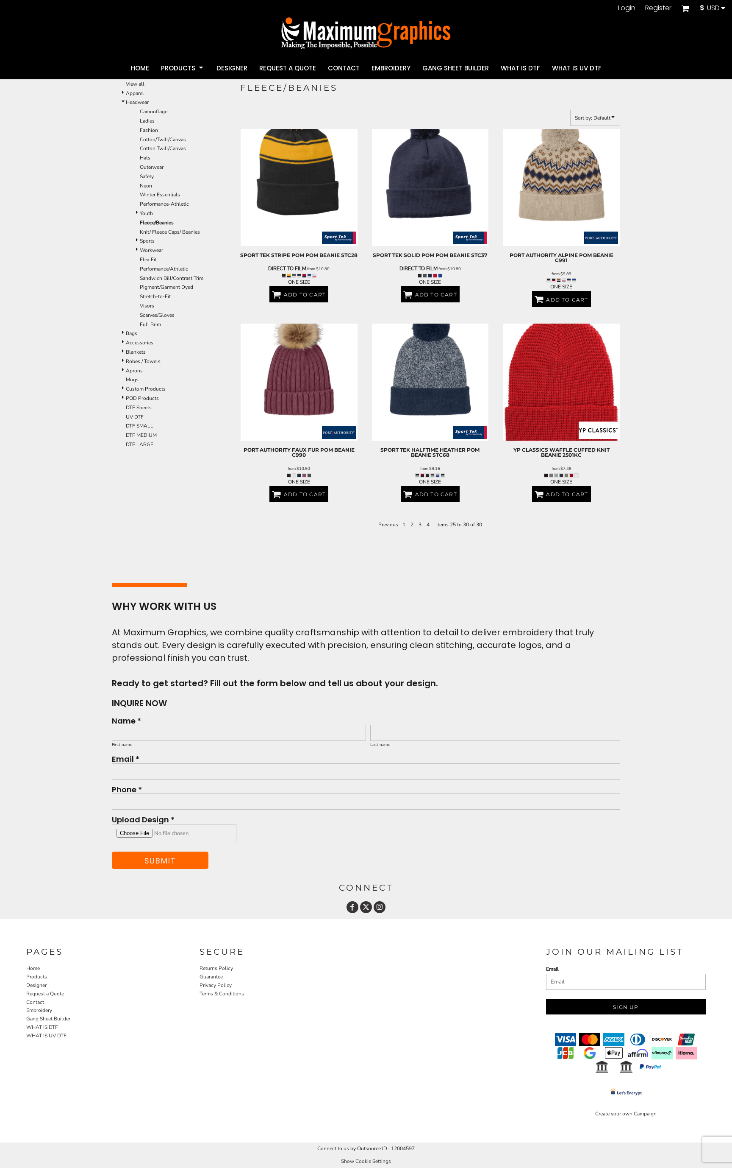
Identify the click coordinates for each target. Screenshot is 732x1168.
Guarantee (211, 976)
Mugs (132, 379)
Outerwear (152, 167)
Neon (146, 185)
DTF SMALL (139, 425)
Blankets (136, 352)
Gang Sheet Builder (48, 1018)
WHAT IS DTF (42, 1027)
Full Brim (150, 324)
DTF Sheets (139, 407)
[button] (685, 8)
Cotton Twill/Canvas (163, 148)
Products (36, 976)
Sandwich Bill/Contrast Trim (171, 278)
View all (135, 84)
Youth (146, 213)
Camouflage (153, 111)
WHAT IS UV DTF (46, 1035)
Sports (147, 241)
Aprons (134, 370)
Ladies (147, 120)
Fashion (149, 130)
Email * (125, 758)
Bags (131, 333)
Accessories (139, 342)
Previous (388, 524)
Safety (147, 176)
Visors (147, 305)
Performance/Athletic (164, 268)
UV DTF (135, 417)
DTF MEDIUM (141, 435)
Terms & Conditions (222, 993)
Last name (380, 745)
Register (658, 8)
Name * (126, 720)
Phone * (127, 789)
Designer (36, 985)
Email (552, 969)
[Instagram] (379, 907)
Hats (145, 157)
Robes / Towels (143, 361)
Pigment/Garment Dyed (166, 287)
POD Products (142, 398)
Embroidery (39, 1010)
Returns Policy (216, 968)
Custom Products (146, 389)
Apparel (135, 93)
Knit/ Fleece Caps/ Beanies (170, 232)
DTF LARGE (139, 444)
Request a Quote (45, 993)
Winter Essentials (160, 194)
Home (33, 968)
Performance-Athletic (164, 204)
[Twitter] (366, 907)
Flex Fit (148, 259)
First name (122, 745)
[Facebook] (352, 907)
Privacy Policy (216, 985)
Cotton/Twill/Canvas (163, 139)
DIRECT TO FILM (287, 268)
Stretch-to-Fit (155, 296)
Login (626, 8)
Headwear (137, 102)
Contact (35, 1002)
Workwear (151, 250)
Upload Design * (143, 819)
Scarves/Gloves (157, 315)
